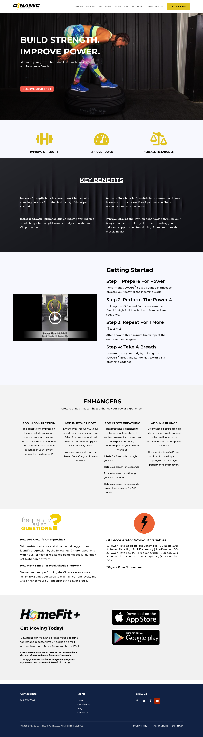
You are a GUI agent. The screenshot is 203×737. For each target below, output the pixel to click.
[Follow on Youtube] (157, 701)
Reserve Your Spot (37, 89)
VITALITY (91, 7)
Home (80, 700)
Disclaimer (177, 726)
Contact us (82, 713)
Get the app (178, 6)
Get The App (83, 704)
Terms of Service (159, 726)
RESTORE (129, 7)
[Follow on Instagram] (150, 701)
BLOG (140, 7)
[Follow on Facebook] (137, 701)
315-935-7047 (27, 700)
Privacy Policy (140, 726)
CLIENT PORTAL (155, 7)
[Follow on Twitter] (144, 701)
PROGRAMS (105, 7)
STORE (79, 7)
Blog (79, 709)
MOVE (117, 7)
